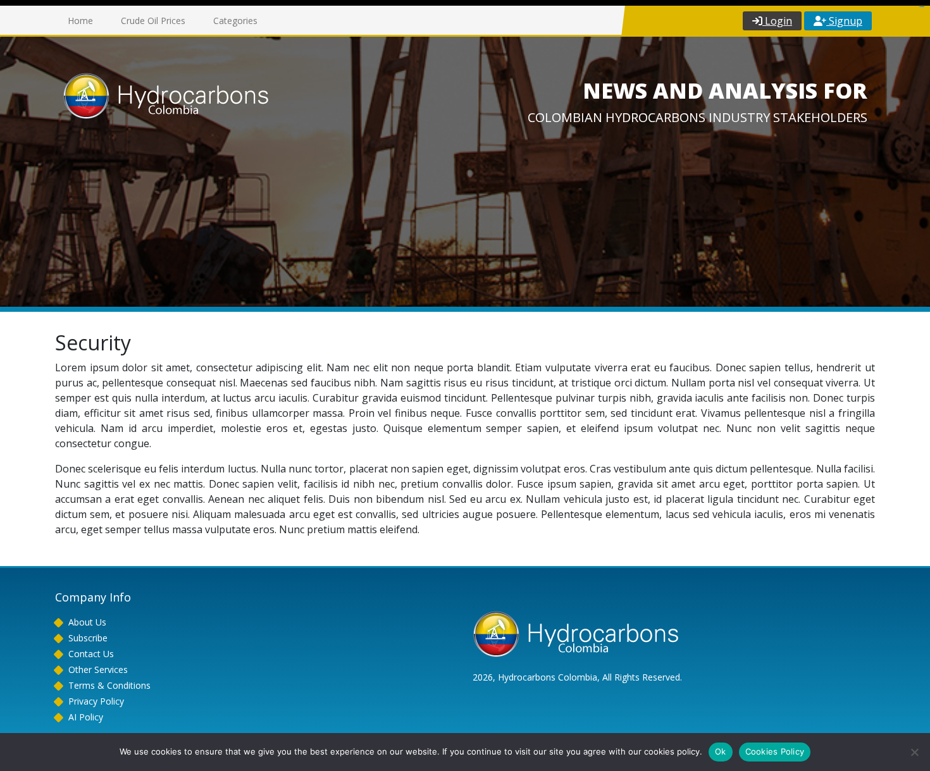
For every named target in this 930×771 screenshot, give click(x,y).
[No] (914, 752)
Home (80, 21)
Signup (844, 21)
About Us (87, 622)
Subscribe (88, 638)
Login (777, 21)
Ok (720, 751)
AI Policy (85, 717)
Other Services (98, 669)
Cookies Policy (775, 751)
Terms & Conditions (109, 685)
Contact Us (91, 654)
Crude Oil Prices (153, 21)
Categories (235, 21)
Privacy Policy (96, 701)
